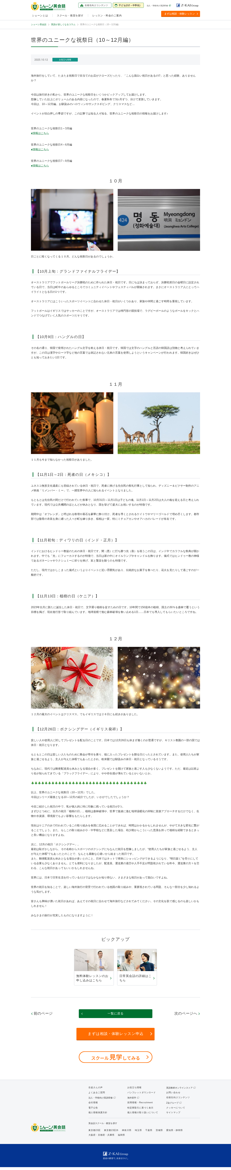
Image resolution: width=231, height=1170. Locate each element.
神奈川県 (126, 1130)
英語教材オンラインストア (179, 1088)
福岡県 (121, 1135)
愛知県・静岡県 (174, 1130)
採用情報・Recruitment (140, 1102)
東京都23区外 (111, 1130)
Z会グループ (172, 1103)
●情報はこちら (40, 133)
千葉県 (148, 1130)
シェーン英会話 (49, 1127)
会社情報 (93, 1102)
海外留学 (131, 1097)
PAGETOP (222, 1161)
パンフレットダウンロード (141, 1092)
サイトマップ (173, 1112)
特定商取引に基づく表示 (140, 1107)
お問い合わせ (173, 1092)
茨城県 (159, 1130)
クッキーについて (175, 1107)
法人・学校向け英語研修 (157, 6)
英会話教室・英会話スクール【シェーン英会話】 (48, 6)
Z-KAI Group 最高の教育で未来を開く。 (115, 1155)
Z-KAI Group (188, 5)
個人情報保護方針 (97, 1112)
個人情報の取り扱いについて (142, 1112)
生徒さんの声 (95, 1087)
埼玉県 (138, 1130)
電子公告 (93, 1107)
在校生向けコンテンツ (178, 1097)
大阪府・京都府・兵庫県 (101, 1135)
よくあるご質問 (96, 1092)
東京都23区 (94, 1130)
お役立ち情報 (134, 1087)
